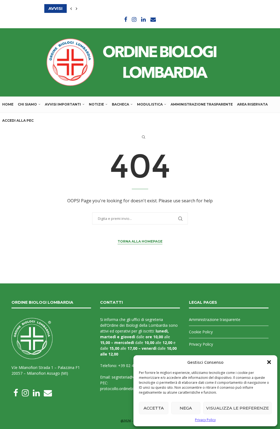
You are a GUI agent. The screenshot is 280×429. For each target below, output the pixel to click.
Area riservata (252, 104)
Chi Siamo (27, 104)
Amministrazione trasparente (202, 104)
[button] (269, 362)
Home (7, 104)
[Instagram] (134, 19)
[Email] (153, 19)
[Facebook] (125, 19)
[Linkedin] (143, 19)
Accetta (154, 408)
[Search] (143, 137)
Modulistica (150, 104)
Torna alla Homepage (140, 241)
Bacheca (120, 104)
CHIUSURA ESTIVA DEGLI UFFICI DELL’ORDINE (94, 8)
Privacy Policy (205, 419)
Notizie (96, 104)
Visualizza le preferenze (237, 408)
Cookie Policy (201, 331)
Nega (186, 408)
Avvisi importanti (63, 104)
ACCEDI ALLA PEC (18, 120)
